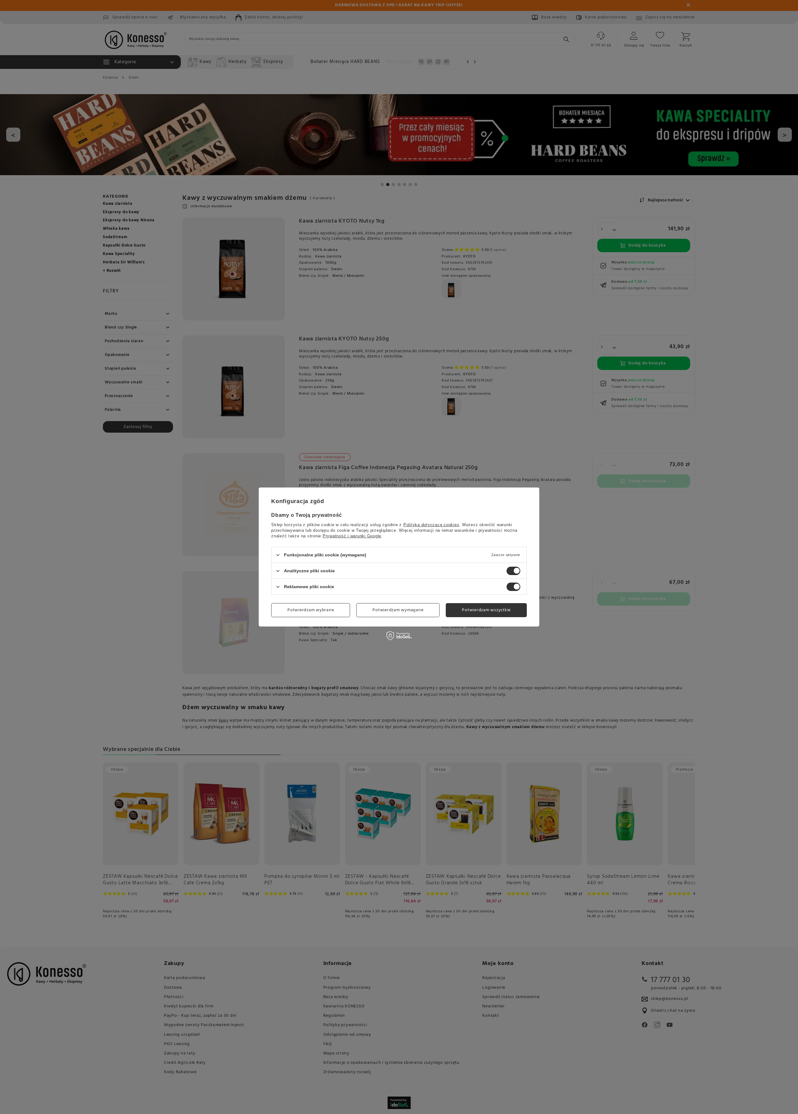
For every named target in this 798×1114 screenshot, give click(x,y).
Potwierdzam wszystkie (486, 609)
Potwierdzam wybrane (310, 609)
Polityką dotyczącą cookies (431, 524)
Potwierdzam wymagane (398, 609)
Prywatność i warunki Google (352, 536)
